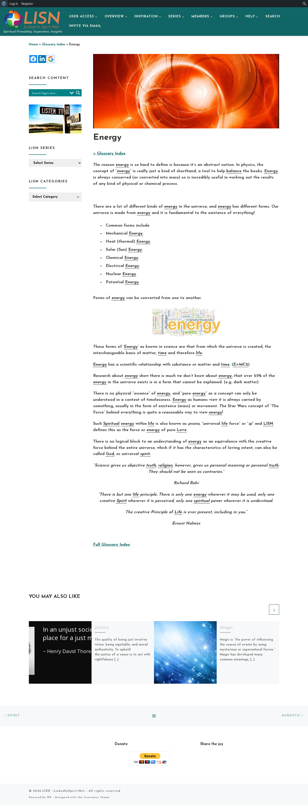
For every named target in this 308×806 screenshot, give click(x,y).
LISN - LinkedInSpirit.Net (63, 791)
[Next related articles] (274, 609)
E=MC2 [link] (240, 365)
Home (33, 44)
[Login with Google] (51, 59)
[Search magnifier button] (78, 93)
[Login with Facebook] (33, 59)
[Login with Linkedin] (42, 59)
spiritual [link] (201, 501)
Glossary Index (53, 44)
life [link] (199, 353)
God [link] (110, 454)
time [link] (162, 353)
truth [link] (151, 466)
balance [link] (233, 171)
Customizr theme (97, 797)
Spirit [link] (121, 501)
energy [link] (122, 165)
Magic (226, 627)
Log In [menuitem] (13, 3)
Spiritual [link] (111, 424)
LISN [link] (268, 424)
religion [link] (165, 466)
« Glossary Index (109, 154)
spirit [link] (145, 454)
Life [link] (178, 512)
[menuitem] (4, 3)
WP (49, 797)
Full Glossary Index (111, 545)
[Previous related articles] (263, 609)
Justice (102, 627)
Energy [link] (271, 171)
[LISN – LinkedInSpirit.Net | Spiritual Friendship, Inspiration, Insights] (31, 19)
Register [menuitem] (27, 3)
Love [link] (181, 430)
